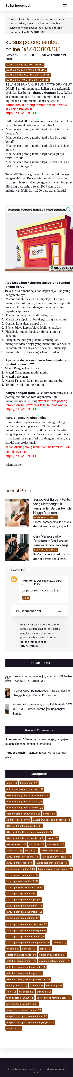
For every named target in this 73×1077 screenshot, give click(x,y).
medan (12, 948)
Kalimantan (55, 844)
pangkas (29, 948)
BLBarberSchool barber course (51, 819)
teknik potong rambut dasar (54, 997)
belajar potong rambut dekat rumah (27, 795)
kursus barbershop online (34, 19)
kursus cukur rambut (20, 869)
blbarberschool (45, 517)
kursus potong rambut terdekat (25, 936)
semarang (54, 985)
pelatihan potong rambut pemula (25, 967)
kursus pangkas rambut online (44, 23)
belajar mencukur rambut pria (24, 789)
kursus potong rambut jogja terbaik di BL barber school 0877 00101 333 (43, 679)
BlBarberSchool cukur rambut (24, 826)
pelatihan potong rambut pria (24, 973)
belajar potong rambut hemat (24, 801)
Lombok (59, 942)
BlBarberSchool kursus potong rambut (29, 832)
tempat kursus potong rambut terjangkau (30, 1022)
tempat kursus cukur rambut (23, 1010)
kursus (31, 850)
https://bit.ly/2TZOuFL (21, 113)
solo (11, 991)
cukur (52, 838)
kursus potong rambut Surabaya (26, 930)
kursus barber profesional (22, 856)
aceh (11, 783)
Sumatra (44, 991)
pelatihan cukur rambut (21, 961)
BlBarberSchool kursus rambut (25, 838)
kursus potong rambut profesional (26, 924)
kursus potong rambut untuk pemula (27, 942)
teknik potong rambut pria (22, 1004)
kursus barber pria (53, 850)
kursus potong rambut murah (24, 905)
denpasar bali (16, 844)
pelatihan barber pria (52, 954)
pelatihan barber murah (21, 954)
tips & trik (13, 1028)
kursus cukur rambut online (26, 70)
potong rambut (16, 985)
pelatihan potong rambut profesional (28, 979)
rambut (36, 985)
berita (49, 813)
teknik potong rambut (19, 997)
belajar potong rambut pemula (24, 807)
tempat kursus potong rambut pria (26, 1016)
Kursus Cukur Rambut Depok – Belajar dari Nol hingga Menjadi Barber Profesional (42, 693)
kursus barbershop (19, 862)
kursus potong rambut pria (22, 918)
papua (45, 948)
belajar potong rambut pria (23, 813)
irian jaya (36, 844)
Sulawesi (26, 991)
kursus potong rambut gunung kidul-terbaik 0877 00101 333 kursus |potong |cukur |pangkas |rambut (42, 709)
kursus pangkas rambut (22, 881)
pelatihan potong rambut (54, 961)
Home (13, 19)
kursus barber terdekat (56, 856)
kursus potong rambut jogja (23, 899)
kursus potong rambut (21, 893)
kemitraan (14, 850)
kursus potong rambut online (27, 80)
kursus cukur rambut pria (22, 875)
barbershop (29, 783)
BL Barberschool (17, 5)
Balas (26, 597)
